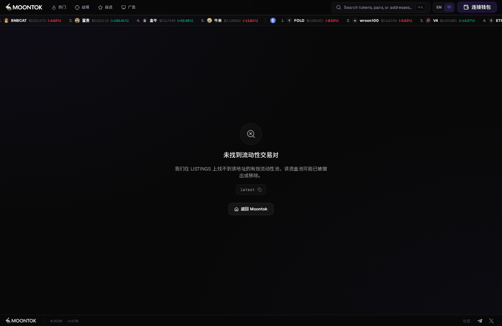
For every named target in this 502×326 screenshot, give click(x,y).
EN (439, 7)
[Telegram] (480, 321)
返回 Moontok (254, 209)
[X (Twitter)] (491, 321)
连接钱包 (481, 7)
